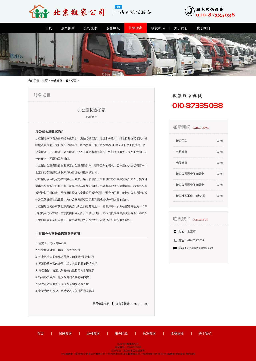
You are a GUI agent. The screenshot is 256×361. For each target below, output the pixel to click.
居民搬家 (68, 28)
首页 (48, 28)
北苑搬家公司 (80, 354)
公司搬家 (90, 28)
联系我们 (203, 28)
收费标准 (158, 28)
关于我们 (181, 28)
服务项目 (71, 80)
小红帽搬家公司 (114, 354)
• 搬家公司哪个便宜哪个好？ (188, 173)
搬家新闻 (180, 354)
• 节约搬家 (180, 151)
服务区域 (113, 28)
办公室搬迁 (123, 303)
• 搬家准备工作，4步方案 (189, 196)
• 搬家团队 (180, 140)
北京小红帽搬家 (166, 354)
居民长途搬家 (101, 303)
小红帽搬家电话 (131, 354)
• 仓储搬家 (180, 162)
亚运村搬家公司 (96, 354)
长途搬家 (135, 28)
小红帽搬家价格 (149, 354)
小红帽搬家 (67, 354)
